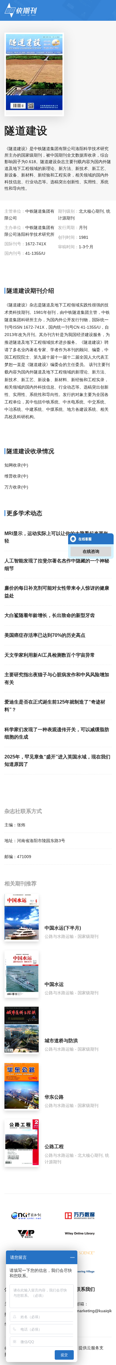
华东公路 (54, 1097)
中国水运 (54, 984)
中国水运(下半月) (63, 927)
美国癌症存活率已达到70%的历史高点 (44, 635)
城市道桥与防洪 (61, 1040)
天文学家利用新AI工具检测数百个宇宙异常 (49, 655)
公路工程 (54, 1146)
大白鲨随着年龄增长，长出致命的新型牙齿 (49, 615)
